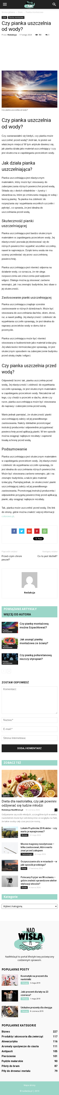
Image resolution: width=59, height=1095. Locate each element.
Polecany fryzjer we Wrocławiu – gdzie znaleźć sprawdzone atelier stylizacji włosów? (39, 880)
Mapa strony (29, 1085)
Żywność (6, 796)
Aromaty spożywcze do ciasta (20, 1046)
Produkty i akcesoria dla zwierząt (22, 1036)
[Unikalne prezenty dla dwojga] (10, 1011)
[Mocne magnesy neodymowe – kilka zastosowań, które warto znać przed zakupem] (10, 848)
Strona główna (8, 12)
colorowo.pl (8, 516)
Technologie (27, 854)
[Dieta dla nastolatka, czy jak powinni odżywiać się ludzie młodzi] (29, 783)
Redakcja (12, 34)
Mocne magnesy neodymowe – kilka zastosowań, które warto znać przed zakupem (37, 847)
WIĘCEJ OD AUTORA (17, 614)
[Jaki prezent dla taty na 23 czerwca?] (10, 995)
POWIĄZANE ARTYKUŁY (20, 609)
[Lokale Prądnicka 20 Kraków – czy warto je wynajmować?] (10, 832)
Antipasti (7, 1051)
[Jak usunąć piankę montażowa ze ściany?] (10, 643)
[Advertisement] (29, 54)
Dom (4, 17)
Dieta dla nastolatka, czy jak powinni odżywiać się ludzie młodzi (29, 803)
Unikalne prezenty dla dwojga (36, 1007)
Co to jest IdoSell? (47, 556)
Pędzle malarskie (12, 1061)
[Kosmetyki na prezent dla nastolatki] (10, 980)
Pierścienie (9, 1056)
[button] (54, 4)
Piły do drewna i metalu (16, 1071)
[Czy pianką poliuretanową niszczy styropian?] (10, 659)
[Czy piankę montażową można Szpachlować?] (10, 627)
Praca (24, 868)
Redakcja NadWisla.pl (12, 810)
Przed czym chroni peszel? (12, 558)
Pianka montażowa (16, 17)
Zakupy (25, 983)
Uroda (24, 887)
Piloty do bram (11, 1066)
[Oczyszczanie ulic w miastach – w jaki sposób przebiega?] (10, 865)
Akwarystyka (10, 1041)
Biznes (24, 835)
